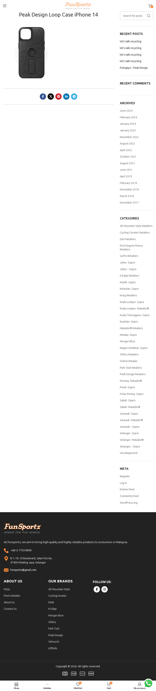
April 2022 (126, 150)
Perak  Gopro (127, 387)
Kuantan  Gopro (129, 321)
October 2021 (128, 156)
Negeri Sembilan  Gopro (133, 347)
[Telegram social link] (74, 96)
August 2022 (127, 143)
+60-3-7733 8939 (21, 550)
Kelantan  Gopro (129, 288)
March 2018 (127, 196)
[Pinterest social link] (58, 96)
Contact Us (10, 608)
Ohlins (52, 622)
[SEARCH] (148, 15)
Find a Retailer (12, 595)
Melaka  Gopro (128, 334)
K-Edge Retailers (129, 275)
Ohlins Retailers (129, 354)
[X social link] (51, 96)
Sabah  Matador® (130, 407)
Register (125, 476)
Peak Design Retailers (133, 374)
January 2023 (128, 130)
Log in (123, 482)
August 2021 (127, 163)
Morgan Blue (127, 341)
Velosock (53, 641)
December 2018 (129, 189)
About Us (9, 602)
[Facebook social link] (43, 96)
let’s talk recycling (130, 41)
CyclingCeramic (57, 595)
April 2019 (126, 176)
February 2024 (128, 117)
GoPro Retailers (129, 255)
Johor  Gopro (127, 262)
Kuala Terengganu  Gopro (135, 315)
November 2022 (129, 137)
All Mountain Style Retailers (136, 225)
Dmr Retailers (128, 239)
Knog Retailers (128, 295)
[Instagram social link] (104, 589)
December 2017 (129, 202)
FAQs (7, 589)
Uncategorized (128, 452)
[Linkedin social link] (66, 96)
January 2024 (128, 123)
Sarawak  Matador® (131, 420)
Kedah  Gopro (128, 282)
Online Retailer (129, 361)
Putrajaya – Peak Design (134, 67)
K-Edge (52, 608)
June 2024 (126, 110)
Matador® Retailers (131, 328)
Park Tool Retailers (131, 367)
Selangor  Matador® (132, 439)
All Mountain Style (59, 589)
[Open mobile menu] (5, 5)
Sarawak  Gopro (129, 413)
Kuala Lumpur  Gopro (132, 302)
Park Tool (53, 628)
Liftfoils (52, 648)
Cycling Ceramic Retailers (135, 232)
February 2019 (128, 183)
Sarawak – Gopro (129, 426)
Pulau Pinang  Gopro (131, 393)
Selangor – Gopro (130, 446)
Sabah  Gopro (127, 400)
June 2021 (126, 169)
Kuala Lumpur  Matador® (134, 308)
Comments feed (129, 496)
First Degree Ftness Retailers (131, 247)
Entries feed (127, 489)
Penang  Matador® (131, 380)
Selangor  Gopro (129, 433)
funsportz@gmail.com (23, 569)
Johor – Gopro (128, 269)
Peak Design (55, 635)
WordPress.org (129, 502)
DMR (51, 602)
